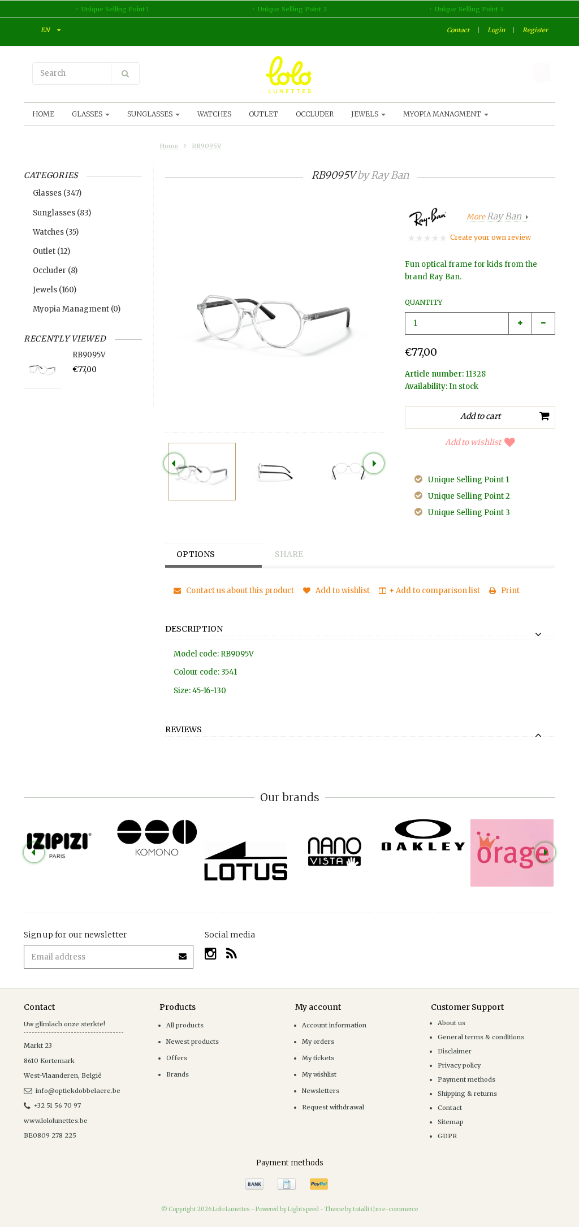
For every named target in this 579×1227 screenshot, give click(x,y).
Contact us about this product (239, 590)
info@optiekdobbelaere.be (78, 1091)
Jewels (365, 114)
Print (509, 590)
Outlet (263, 114)
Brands (177, 1074)
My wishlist (319, 1074)
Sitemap (451, 1122)
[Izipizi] (68, 839)
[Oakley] (423, 834)
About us (451, 1023)
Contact (458, 30)
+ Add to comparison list (434, 590)
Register (535, 30)
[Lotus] (245, 860)
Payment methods (466, 1079)
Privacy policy (459, 1065)
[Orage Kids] (512, 853)
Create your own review (490, 237)
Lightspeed (303, 1209)
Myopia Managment (443, 114)
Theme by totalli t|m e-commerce (371, 1209)
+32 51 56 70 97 (57, 1105)
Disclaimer (455, 1051)
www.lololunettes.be (56, 1121)
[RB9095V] (202, 471)
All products (185, 1025)
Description (194, 629)
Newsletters (320, 1091)
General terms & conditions (481, 1037)
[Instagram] (211, 953)
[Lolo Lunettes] (289, 74)
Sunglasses (150, 114)
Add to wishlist (473, 442)
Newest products (192, 1041)
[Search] (125, 73)
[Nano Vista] (334, 851)
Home (43, 114)
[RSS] (231, 953)
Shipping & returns (467, 1094)
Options (195, 554)
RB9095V (206, 146)
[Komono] (156, 838)
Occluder (315, 114)
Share (289, 554)
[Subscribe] (183, 952)
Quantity (423, 302)
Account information (334, 1025)
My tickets (318, 1058)
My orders (318, 1041)
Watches (214, 114)
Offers (176, 1058)
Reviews (183, 730)
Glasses (88, 114)
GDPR (447, 1136)
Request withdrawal (333, 1107)
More (493, 217)
